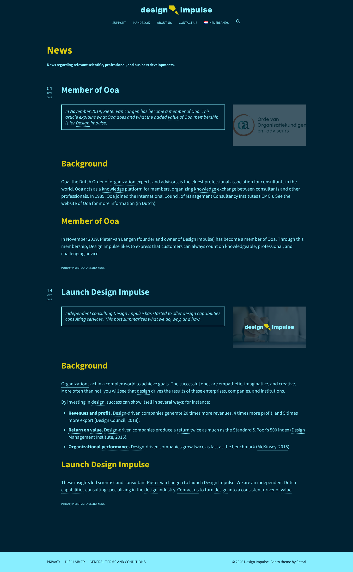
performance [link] (115, 446)
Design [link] (83, 123)
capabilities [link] (208, 313)
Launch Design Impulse (105, 292)
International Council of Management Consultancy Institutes (197, 196)
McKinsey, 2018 (272, 446)
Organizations (75, 384)
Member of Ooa (90, 90)
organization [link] (122, 181)
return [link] (183, 430)
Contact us (188, 489)
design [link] (189, 313)
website (69, 203)
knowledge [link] (113, 189)
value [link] (173, 117)
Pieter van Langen (165, 482)
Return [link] (75, 430)
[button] (238, 21)
